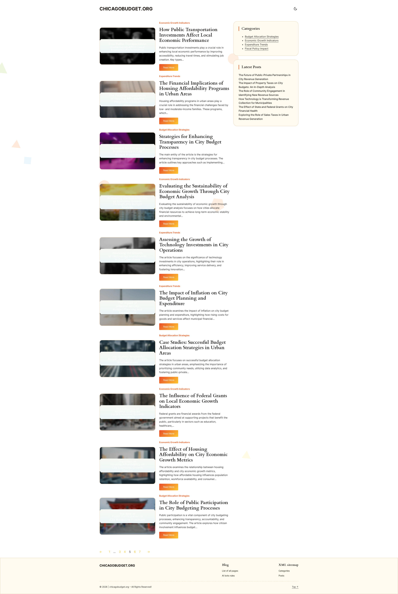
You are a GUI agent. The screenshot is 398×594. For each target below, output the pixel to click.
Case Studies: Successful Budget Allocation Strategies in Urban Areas (192, 348)
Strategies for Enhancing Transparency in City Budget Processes (190, 142)
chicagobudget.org (126, 9)
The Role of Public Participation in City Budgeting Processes (193, 505)
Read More (168, 68)
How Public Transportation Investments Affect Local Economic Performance (188, 35)
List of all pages (230, 570)
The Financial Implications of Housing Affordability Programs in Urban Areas (194, 89)
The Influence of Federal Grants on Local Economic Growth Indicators (193, 401)
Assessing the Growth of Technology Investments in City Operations (194, 245)
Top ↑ (295, 586)
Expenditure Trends (169, 76)
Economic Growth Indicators (174, 22)
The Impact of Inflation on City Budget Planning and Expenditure (193, 298)
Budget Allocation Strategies (174, 129)
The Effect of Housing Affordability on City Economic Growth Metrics (193, 455)
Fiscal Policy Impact (256, 48)
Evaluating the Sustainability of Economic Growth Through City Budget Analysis (194, 191)
